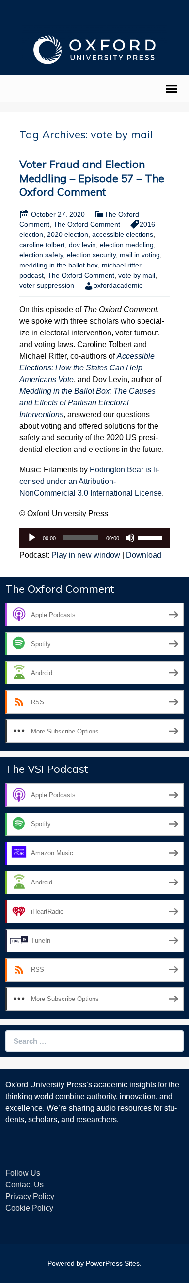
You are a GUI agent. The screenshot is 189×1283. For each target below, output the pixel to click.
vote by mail (136, 275)
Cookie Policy (29, 1208)
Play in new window (85, 555)
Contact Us (24, 1185)
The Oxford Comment (86, 224)
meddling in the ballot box (58, 265)
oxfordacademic (118, 285)
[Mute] (130, 538)
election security (91, 255)
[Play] (32, 538)
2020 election (67, 234)
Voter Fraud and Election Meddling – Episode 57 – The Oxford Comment (91, 178)
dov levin (82, 245)
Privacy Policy (29, 1196)
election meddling (127, 245)
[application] (94, 538)
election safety (41, 255)
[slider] (151, 537)
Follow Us (22, 1173)
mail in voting (140, 255)
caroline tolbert (42, 245)
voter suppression (46, 285)
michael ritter (121, 265)
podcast (31, 275)
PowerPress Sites (113, 1263)
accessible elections (122, 234)
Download (143, 555)
